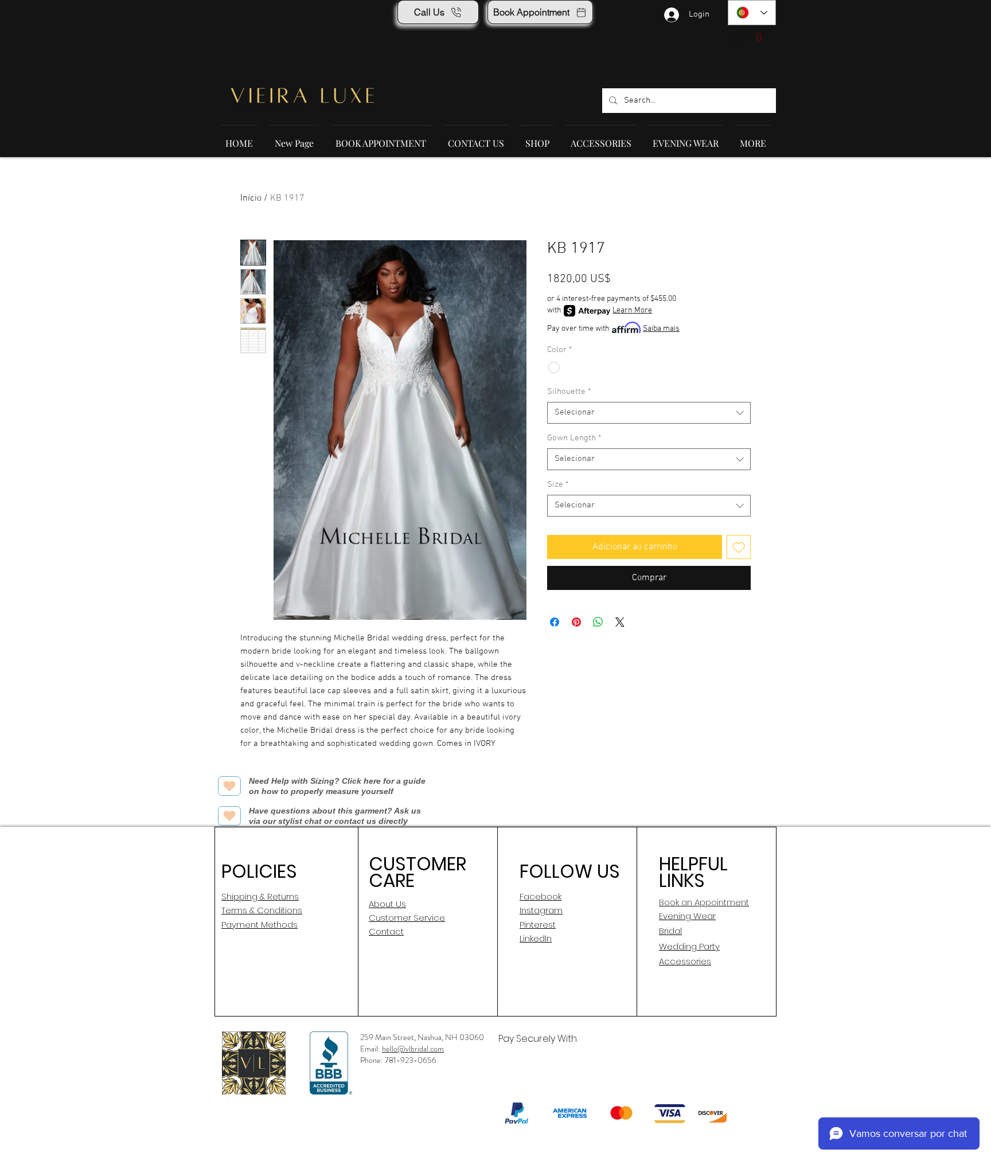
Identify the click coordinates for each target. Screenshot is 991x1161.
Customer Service (407, 918)
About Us (387, 904)
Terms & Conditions (261, 910)
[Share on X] (620, 622)
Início (251, 198)
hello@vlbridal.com (413, 1048)
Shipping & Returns (260, 896)
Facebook (540, 896)
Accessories (685, 961)
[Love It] (229, 786)
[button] (750, 37)
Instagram (541, 910)
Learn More (632, 310)
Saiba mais (661, 329)
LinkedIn (536, 938)
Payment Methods (259, 924)
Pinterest (538, 924)
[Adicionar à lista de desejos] (739, 547)
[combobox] (649, 413)
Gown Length (574, 438)
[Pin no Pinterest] (576, 622)
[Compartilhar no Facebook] (554, 622)
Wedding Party (689, 946)
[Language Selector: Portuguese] (752, 12)
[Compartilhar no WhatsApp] (598, 622)
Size (557, 484)
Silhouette (569, 391)
